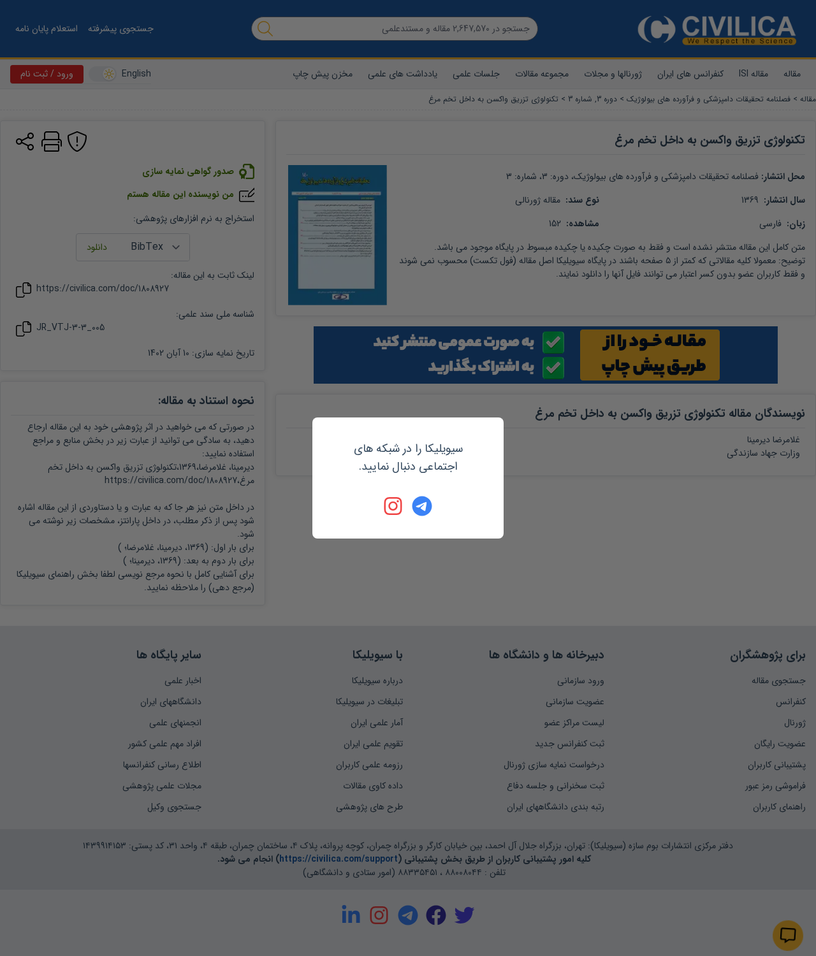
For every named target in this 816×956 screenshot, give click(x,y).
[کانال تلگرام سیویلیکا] (422, 506)
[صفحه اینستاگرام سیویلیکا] (394, 506)
